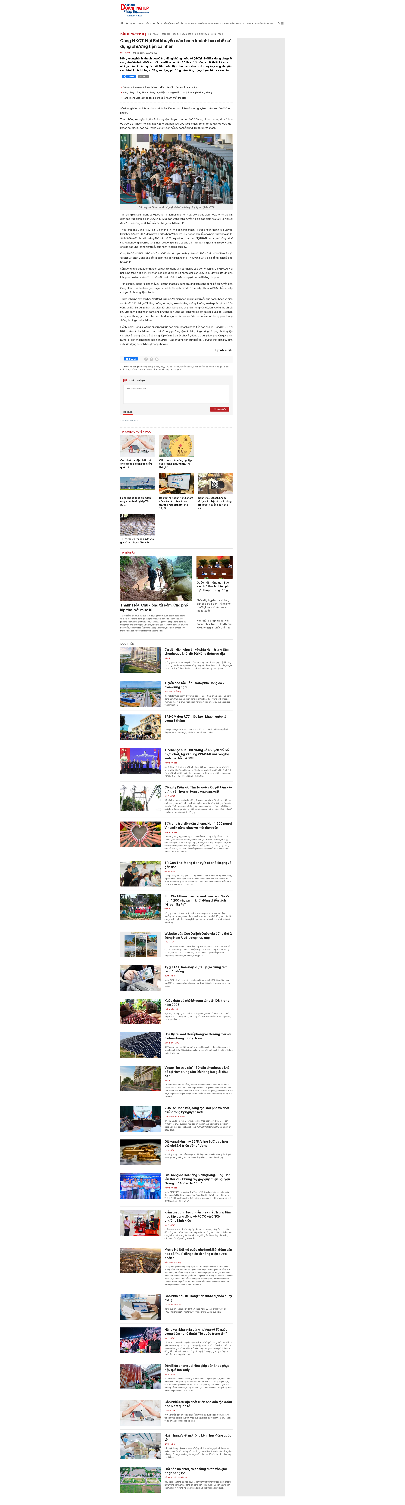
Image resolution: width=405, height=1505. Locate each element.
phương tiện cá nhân (148, 369)
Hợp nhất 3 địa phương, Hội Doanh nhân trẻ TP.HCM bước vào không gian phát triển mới (213, 624)
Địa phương (170, 796)
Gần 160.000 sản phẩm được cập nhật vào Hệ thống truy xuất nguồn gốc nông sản (215, 503)
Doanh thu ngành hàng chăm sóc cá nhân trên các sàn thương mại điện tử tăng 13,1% (176, 503)
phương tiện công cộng (141, 366)
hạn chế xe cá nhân (204, 366)
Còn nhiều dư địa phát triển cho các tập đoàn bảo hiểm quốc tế (136, 464)
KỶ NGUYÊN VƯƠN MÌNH (175, 1117)
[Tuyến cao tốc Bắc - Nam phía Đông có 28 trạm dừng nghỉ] (140, 694)
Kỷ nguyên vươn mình (262, 23)
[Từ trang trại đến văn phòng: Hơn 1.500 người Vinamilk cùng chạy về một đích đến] (140, 834)
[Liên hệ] (157, 359)
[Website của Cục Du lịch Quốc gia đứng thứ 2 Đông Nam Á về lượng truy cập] (140, 944)
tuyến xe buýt (187, 366)
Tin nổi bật (127, 552)
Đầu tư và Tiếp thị (133, 34)
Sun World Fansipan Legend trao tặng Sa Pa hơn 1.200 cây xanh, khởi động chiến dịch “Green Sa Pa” (197, 900)
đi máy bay (159, 366)
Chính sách (217, 34)
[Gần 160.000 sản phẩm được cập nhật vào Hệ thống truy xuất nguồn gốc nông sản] (215, 483)
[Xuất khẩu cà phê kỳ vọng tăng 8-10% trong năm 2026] (140, 1011)
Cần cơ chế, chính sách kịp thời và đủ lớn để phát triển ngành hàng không (160, 87)
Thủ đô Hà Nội (172, 366)
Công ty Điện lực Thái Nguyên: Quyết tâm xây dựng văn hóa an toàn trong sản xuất (198, 789)
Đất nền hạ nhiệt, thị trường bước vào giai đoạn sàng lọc (196, 1471)
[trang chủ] (121, 23)
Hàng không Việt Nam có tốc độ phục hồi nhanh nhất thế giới (154, 98)
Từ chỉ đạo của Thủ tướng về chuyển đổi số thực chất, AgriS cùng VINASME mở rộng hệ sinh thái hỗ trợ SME (197, 754)
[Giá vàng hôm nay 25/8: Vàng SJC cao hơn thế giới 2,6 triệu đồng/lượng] (140, 1152)
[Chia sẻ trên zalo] (151, 359)
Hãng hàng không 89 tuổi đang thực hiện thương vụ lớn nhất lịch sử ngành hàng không (167, 92)
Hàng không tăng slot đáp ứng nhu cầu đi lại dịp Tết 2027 (135, 501)
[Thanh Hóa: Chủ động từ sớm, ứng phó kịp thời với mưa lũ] (156, 578)
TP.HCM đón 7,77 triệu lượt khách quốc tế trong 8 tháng (196, 719)
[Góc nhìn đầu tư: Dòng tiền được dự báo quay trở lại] (140, 1307)
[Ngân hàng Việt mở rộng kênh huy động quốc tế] (140, 1446)
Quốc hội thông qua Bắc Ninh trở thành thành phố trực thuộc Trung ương (213, 586)
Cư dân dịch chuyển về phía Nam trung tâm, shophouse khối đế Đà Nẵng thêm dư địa (197, 652)
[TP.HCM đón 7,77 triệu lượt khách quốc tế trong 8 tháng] (140, 727)
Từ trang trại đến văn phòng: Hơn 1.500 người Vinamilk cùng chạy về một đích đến (198, 826)
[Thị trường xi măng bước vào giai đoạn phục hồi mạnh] (137, 525)
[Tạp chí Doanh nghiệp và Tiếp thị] (134, 8)
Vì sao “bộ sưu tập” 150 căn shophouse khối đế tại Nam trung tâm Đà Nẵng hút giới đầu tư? (197, 1072)
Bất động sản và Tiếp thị (176, 1478)
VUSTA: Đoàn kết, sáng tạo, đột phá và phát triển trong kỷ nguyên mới (197, 1110)
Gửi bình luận (219, 409)
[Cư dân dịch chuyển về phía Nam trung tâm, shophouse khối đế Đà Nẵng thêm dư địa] (140, 660)
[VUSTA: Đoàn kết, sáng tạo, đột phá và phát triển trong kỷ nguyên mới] (140, 1119)
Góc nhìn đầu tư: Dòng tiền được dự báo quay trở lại (198, 1298)
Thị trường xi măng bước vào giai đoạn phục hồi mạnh (137, 541)
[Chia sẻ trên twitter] (146, 359)
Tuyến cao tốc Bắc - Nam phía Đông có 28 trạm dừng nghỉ (196, 685)
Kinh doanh (153, 34)
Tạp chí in (246, 23)
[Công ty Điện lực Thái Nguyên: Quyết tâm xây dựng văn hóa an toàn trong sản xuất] (140, 798)
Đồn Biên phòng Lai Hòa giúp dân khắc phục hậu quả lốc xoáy (197, 1368)
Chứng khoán (202, 34)
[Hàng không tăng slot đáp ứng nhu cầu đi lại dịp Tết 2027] (137, 483)
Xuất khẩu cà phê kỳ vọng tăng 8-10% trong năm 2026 (197, 1003)
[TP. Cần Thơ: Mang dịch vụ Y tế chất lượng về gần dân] (140, 873)
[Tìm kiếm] (279, 24)
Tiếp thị (128, 23)
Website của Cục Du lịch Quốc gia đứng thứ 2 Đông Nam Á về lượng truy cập (198, 936)
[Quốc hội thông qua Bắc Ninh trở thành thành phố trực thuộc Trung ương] (214, 567)
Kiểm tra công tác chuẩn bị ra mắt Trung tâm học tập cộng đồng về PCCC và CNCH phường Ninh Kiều (198, 1216)
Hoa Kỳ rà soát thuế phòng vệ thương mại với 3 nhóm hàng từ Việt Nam (198, 1036)
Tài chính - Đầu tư (170, 34)
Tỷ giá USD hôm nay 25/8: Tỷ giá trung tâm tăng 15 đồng (196, 969)
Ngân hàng (187, 34)
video (238, 23)
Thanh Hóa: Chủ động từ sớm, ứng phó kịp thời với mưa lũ (154, 607)
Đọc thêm (127, 643)
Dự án (167, 658)
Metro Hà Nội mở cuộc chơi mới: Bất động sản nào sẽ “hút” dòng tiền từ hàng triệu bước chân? (198, 1254)
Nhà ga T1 (220, 366)
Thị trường (170, 1150)
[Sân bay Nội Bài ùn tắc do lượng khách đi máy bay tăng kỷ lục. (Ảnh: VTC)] (176, 169)
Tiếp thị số (169, 942)
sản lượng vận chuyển (170, 369)
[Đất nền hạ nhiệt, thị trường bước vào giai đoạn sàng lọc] (140, 1480)
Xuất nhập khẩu (172, 1009)
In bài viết (145, 76)
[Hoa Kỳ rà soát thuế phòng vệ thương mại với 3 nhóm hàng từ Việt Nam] (140, 1045)
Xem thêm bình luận (129, 421)
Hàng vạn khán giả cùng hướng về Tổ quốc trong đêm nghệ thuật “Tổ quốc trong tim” (196, 1332)
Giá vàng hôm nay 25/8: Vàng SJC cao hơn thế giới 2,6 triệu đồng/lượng (196, 1144)
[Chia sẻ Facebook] (129, 77)
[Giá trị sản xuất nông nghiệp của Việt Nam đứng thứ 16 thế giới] (176, 446)
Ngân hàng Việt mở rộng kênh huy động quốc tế (198, 1437)
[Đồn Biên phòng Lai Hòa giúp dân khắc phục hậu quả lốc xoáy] (140, 1376)
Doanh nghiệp (171, 763)
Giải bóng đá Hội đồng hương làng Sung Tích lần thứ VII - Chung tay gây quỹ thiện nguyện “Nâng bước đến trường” (198, 1179)
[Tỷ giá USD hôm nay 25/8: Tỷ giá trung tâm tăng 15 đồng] (140, 978)
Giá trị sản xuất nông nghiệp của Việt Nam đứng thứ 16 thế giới (175, 464)
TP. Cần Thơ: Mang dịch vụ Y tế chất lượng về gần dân (198, 865)
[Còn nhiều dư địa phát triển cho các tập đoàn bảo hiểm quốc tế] (137, 446)
